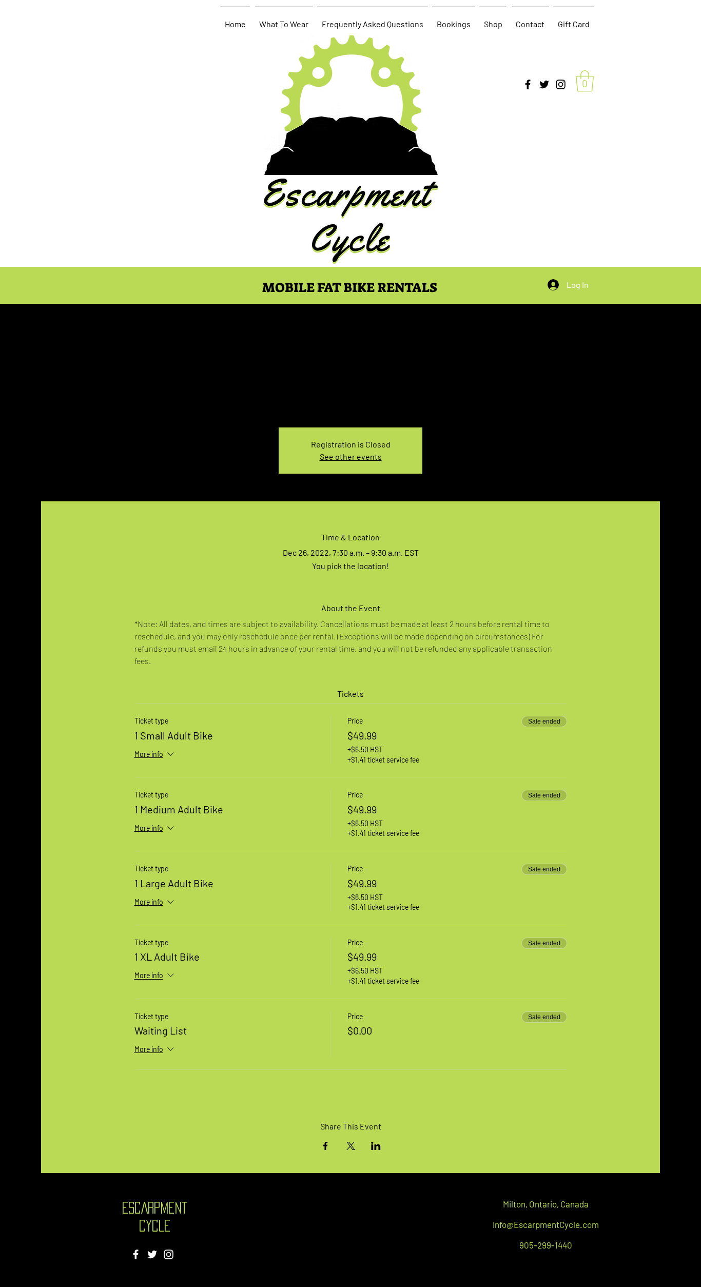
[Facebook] (527, 84)
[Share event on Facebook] (325, 1146)
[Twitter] (544, 84)
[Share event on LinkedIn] (376, 1146)
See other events (351, 456)
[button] (585, 81)
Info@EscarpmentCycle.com (546, 1224)
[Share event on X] (351, 1146)
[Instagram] (560, 84)
